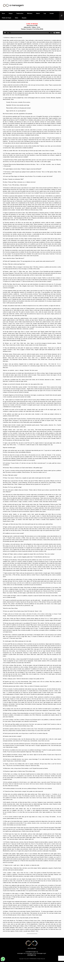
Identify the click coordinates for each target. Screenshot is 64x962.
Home (3, 13)
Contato (52, 13)
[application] (32, 32)
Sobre (16, 18)
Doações (24, 18)
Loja (45, 13)
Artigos (10, 13)
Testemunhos (19, 13)
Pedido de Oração (6, 18)
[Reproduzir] (5, 33)
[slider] (58, 32)
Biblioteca (29, 13)
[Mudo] (54, 33)
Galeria (38, 13)
